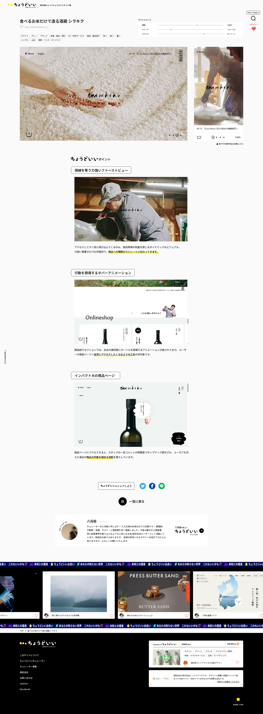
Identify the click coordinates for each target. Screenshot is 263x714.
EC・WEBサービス (76, 35)
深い (105, 35)
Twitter (24, 683)
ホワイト (24, 35)
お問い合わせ (26, 677)
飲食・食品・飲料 (58, 35)
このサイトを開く (41, 597)
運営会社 (24, 672)
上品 (33, 40)
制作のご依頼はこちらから (228, 681)
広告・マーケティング (217, 655)
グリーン (198, 651)
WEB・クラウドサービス (194, 655)
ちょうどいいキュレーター (32, 660)
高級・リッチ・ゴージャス (49, 40)
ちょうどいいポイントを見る (43, 587)
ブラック (43, 35)
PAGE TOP (238, 704)
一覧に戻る (136, 501)
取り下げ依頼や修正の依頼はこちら (231, 144)
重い (118, 35)
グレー (34, 35)
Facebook (25, 689)
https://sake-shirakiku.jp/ (35, 26)
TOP (22, 630)
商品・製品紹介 (93, 35)
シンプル (24, 40)
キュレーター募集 (28, 666)
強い (112, 35)
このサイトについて (29, 655)
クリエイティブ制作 (224, 651)
